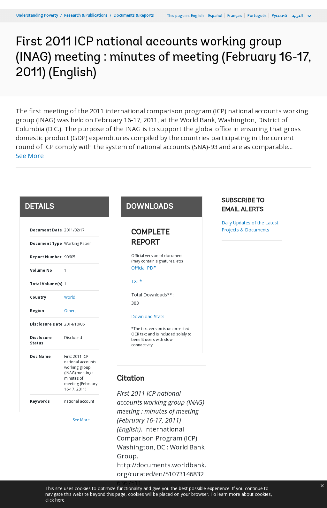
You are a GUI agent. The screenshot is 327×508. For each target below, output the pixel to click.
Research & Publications (86, 15)
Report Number (46, 257)
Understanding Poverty (37, 15)
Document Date (46, 230)
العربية (297, 15)
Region (37, 310)
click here (55, 500)
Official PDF (143, 268)
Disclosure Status (41, 340)
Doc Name (40, 356)
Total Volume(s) (46, 283)
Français (234, 15)
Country (38, 297)
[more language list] (308, 16)
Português (257, 15)
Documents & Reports (134, 15)
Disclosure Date (46, 324)
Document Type (46, 243)
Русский (279, 15)
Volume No (41, 270)
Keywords (40, 401)
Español (215, 15)
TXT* (136, 281)
